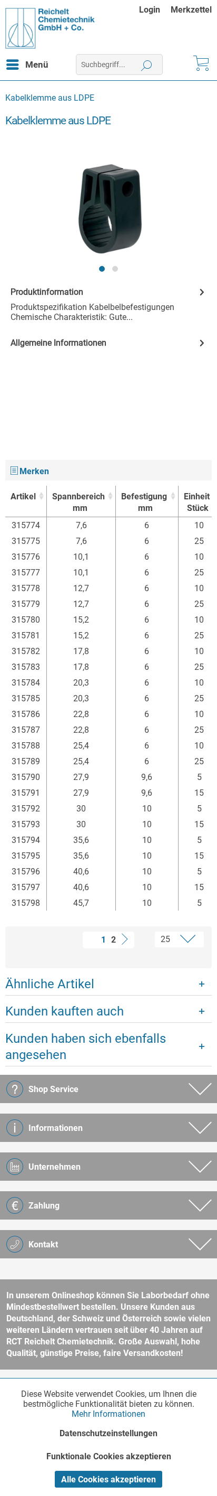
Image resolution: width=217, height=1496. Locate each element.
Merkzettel (191, 10)
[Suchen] (146, 64)
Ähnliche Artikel (49, 984)
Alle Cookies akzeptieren (108, 1479)
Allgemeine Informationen (58, 343)
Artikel (23, 496)
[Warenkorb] (200, 64)
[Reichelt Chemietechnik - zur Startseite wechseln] (50, 28)
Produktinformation (47, 292)
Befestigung (144, 502)
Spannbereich (78, 502)
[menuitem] (155, 9)
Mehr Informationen (108, 1414)
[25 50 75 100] (170, 939)
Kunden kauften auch (64, 1011)
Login (149, 10)
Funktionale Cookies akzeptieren (108, 1456)
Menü (36, 64)
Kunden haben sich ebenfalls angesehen (85, 1046)
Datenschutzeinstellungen (108, 1433)
